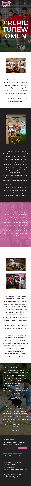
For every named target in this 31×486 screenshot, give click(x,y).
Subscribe (22, 448)
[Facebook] (10, 455)
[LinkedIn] (20, 455)
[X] (5, 455)
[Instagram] (15, 455)
